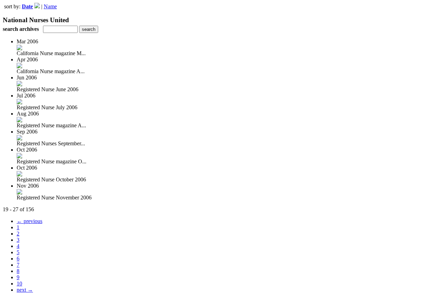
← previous (29, 221)
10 (19, 283)
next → (25, 290)
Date (27, 6)
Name (50, 6)
